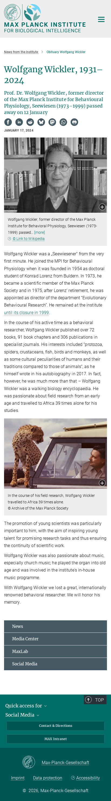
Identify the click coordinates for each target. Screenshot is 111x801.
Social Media (24, 663)
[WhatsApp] (63, 122)
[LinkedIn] (19, 122)
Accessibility (88, 778)
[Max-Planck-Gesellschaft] (32, 762)
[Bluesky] (41, 122)
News (17, 626)
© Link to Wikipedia (29, 238)
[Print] (74, 122)
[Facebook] (8, 122)
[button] (102, 207)
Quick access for (24, 706)
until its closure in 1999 (26, 312)
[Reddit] (30, 122)
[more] (39, 232)
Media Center (25, 638)
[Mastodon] (52, 122)
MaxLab (20, 651)
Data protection (47, 778)
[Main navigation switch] (101, 19)
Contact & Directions (55, 726)
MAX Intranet (55, 739)
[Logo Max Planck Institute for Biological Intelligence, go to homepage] (45, 18)
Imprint (18, 778)
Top (99, 700)
